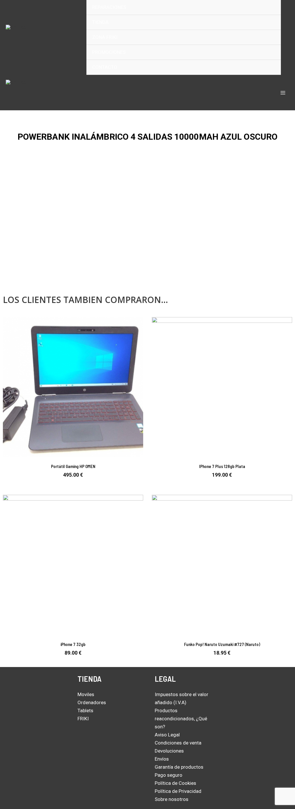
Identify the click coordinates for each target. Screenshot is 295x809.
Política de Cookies (175, 783)
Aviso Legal (167, 735)
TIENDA (100, 22)
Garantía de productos (179, 767)
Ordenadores (91, 702)
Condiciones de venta (178, 743)
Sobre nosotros (171, 799)
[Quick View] (72, 483)
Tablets (85, 710)
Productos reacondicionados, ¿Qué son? (181, 719)
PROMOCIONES (109, 52)
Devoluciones (169, 751)
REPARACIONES (109, 7)
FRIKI (83, 718)
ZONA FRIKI (105, 37)
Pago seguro (168, 775)
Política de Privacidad (178, 791)
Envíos (162, 759)
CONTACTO (104, 67)
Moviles (85, 694)
